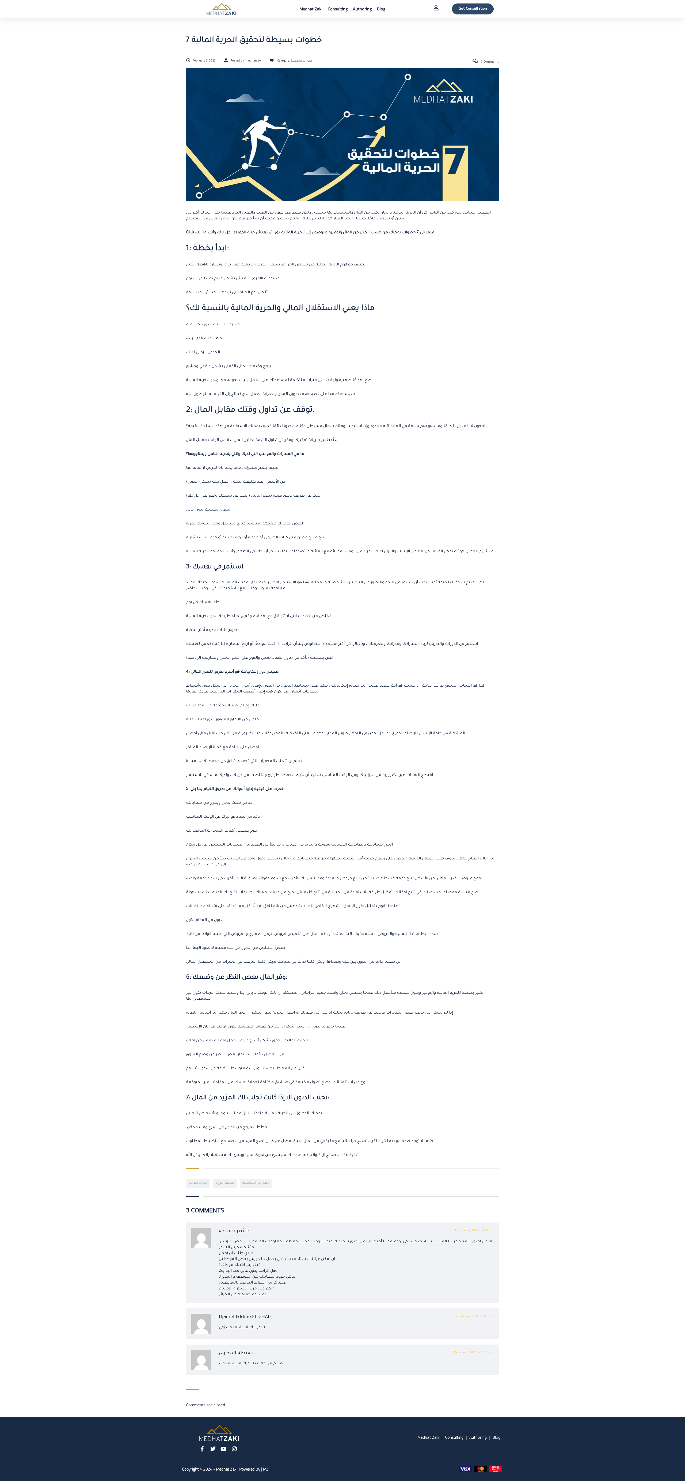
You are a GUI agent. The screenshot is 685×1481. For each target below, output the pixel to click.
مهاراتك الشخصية (255, 1183)
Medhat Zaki (310, 9)
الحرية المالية (198, 1183)
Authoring (362, 9)
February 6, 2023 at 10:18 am (474, 1352)
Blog (381, 9)
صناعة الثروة (225, 1183)
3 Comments (489, 62)
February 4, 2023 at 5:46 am (474, 1316)
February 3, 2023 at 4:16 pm (474, 1230)
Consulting (338, 9)
